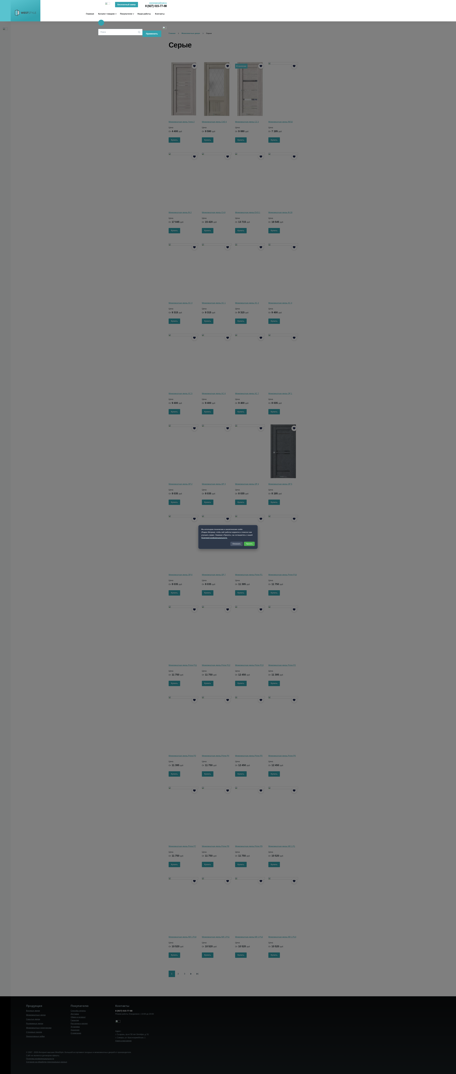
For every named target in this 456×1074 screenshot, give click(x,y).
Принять (249, 544)
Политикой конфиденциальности (214, 538)
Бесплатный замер (126, 5)
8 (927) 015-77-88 (156, 6)
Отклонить (237, 544)
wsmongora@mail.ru (158, 3)
